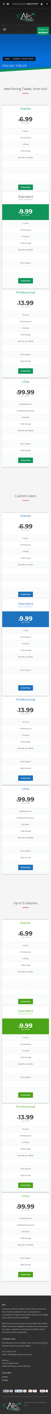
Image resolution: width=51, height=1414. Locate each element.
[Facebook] (4, 4)
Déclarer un (43, 31)
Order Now (25, 187)
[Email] (8, 4)
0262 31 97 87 (32, 4)
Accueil (4, 1377)
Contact (5, 1380)
